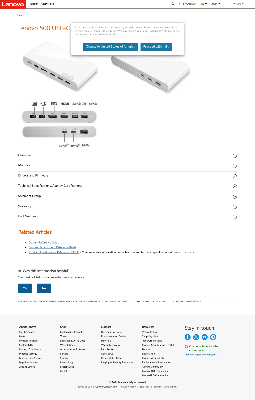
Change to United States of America (110, 46)
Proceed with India (156, 46)
